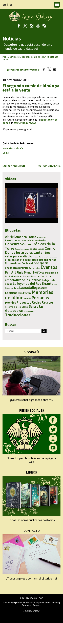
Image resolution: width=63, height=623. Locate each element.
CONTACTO (32, 530)
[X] (25, 26)
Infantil (42, 276)
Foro (37, 272)
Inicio (5, 56)
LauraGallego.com (33, 287)
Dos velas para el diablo (27, 254)
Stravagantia (29, 311)
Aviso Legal (9, 602)
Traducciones (17, 315)
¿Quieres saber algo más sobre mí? (31, 400)
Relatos (47, 302)
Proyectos (23, 302)
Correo (26, 244)
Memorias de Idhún (13, 148)
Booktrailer (40, 240)
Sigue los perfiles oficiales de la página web (31, 460)
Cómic (6, 152)
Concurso (13, 244)
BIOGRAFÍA (31, 352)
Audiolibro (41, 237)
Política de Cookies (49, 602)
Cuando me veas (22, 249)
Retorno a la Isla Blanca (16, 307)
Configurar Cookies (31, 605)
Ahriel (10, 236)
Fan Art (10, 272)
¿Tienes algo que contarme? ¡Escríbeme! (31, 578)
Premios (10, 302)
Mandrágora (25, 293)
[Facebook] (19, 26)
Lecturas (11, 293)
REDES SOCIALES (31, 410)
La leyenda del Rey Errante (33, 283)
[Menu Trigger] (57, 5)
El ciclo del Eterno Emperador (45, 257)
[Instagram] (31, 26)
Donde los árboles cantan (24, 252)
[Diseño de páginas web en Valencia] (32, 611)
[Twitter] (48, 69)
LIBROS (31, 472)
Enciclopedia (40, 263)
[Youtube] (38, 26)
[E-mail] (54, 69)
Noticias (14, 56)
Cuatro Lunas (37, 248)
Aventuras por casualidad (19, 240)
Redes (36, 302)
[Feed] (44, 26)
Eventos (49, 267)
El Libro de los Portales (18, 263)
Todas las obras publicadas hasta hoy (31, 520)
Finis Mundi (24, 272)
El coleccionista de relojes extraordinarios (30, 260)
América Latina (25, 237)
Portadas (40, 297)
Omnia (27, 298)
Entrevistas (34, 268)
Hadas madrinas (28, 276)
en (4, 4)
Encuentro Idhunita (17, 268)
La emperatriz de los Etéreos (28, 278)
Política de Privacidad (27, 602)
